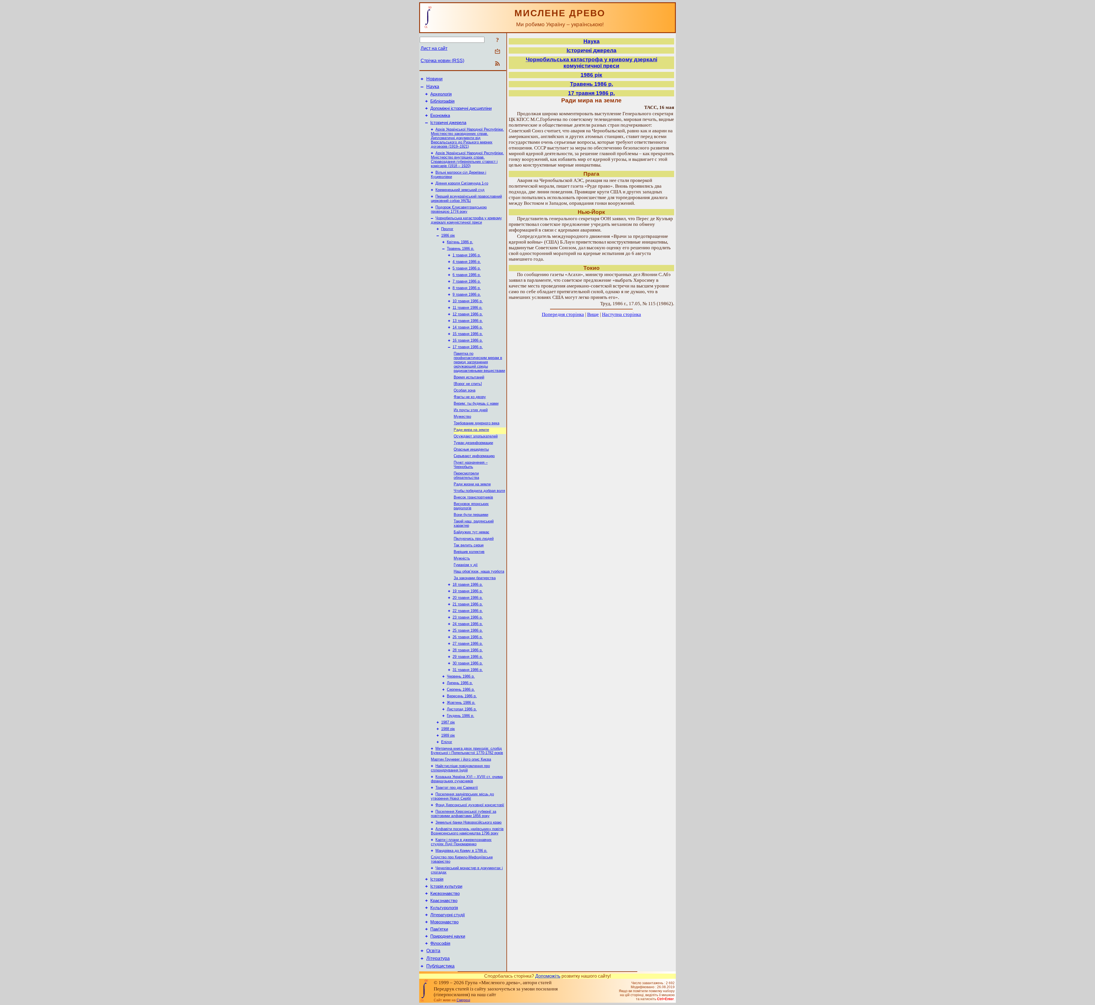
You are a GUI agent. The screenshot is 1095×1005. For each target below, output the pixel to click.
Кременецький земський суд (459, 190)
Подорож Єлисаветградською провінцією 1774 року (459, 209)
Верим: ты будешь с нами (476, 403)
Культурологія (444, 907)
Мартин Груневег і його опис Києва (461, 759)
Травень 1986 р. (460, 248)
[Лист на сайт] (497, 52)
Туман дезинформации (473, 443)
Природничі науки (447, 936)
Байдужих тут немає (471, 532)
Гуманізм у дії (466, 565)
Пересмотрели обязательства (466, 475)
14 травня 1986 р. (468, 327)
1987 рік (448, 722)
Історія (436, 879)
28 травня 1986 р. (468, 650)
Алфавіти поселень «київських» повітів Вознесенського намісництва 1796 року (467, 831)
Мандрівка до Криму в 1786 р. (461, 850)
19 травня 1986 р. (468, 591)
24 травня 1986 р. (468, 624)
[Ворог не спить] (468, 384)
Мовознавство (444, 922)
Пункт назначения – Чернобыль (471, 464)
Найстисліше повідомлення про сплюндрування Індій (460, 768)
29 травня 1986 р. (468, 657)
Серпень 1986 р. (461, 689)
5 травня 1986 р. (467, 268)
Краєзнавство (443, 900)
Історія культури (446, 886)
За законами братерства (475, 578)
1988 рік (448, 729)
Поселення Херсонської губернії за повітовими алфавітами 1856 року (463, 813)
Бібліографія (442, 101)
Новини (434, 78)
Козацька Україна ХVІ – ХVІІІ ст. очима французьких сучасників (467, 779)
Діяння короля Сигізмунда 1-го (461, 183)
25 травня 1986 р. (468, 630)
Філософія (440, 943)
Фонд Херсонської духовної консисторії (469, 805)
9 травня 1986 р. (467, 294)
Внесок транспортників (473, 497)
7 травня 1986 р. (467, 281)
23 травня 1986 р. (468, 617)
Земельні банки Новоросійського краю (468, 822)
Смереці (463, 1000)
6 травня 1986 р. (467, 275)
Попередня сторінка (563, 314)
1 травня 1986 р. (467, 255)
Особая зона (464, 390)
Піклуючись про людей (474, 538)
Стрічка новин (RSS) (442, 60)
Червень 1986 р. (461, 676)
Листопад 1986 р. (462, 709)
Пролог (447, 229)
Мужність (462, 558)
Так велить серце (469, 545)
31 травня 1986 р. (468, 670)
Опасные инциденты (471, 449)
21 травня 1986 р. (468, 604)
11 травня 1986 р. (467, 307)
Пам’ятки (439, 929)
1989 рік (448, 735)
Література (438, 958)
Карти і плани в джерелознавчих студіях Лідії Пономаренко (461, 842)
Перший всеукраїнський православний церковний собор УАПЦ (466, 198)
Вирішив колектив (469, 552)
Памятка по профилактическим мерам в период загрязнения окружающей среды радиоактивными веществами (479, 362)
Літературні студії (447, 915)
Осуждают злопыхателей (476, 436)
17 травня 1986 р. (468, 347)
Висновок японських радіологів (471, 506)
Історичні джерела (448, 122)
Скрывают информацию (474, 456)
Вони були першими (471, 514)
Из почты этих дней (471, 410)
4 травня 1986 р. (467, 262)
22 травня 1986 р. (468, 611)
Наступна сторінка (621, 314)
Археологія (441, 94)
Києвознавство (445, 893)
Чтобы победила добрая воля (479, 491)
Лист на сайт (434, 48)
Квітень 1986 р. (460, 242)
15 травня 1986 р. (468, 334)
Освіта (433, 950)
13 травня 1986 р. (468, 321)
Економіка (440, 115)
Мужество (462, 416)
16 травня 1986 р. (468, 340)
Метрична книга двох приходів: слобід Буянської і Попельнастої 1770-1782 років (467, 750)
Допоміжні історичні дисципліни (461, 108)
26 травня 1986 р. (468, 637)
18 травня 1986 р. (468, 584)
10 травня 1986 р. (468, 301)
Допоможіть (547, 976)
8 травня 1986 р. (467, 288)
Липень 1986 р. (460, 683)
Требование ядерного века (476, 423)
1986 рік (448, 235)
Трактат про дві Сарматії (456, 787)
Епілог (446, 742)
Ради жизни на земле (472, 484)
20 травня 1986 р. (468, 597)
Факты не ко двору (470, 397)
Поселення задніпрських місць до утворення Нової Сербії (462, 796)
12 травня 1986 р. (468, 314)
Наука (432, 86)
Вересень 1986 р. (462, 696)
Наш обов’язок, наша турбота (479, 571)
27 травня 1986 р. (468, 643)
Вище (593, 314)
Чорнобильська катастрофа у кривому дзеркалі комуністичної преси (466, 220)
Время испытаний (469, 377)
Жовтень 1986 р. (461, 702)
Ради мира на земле (471, 429)
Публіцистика (440, 966)
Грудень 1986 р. (460, 716)
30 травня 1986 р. (468, 663)
